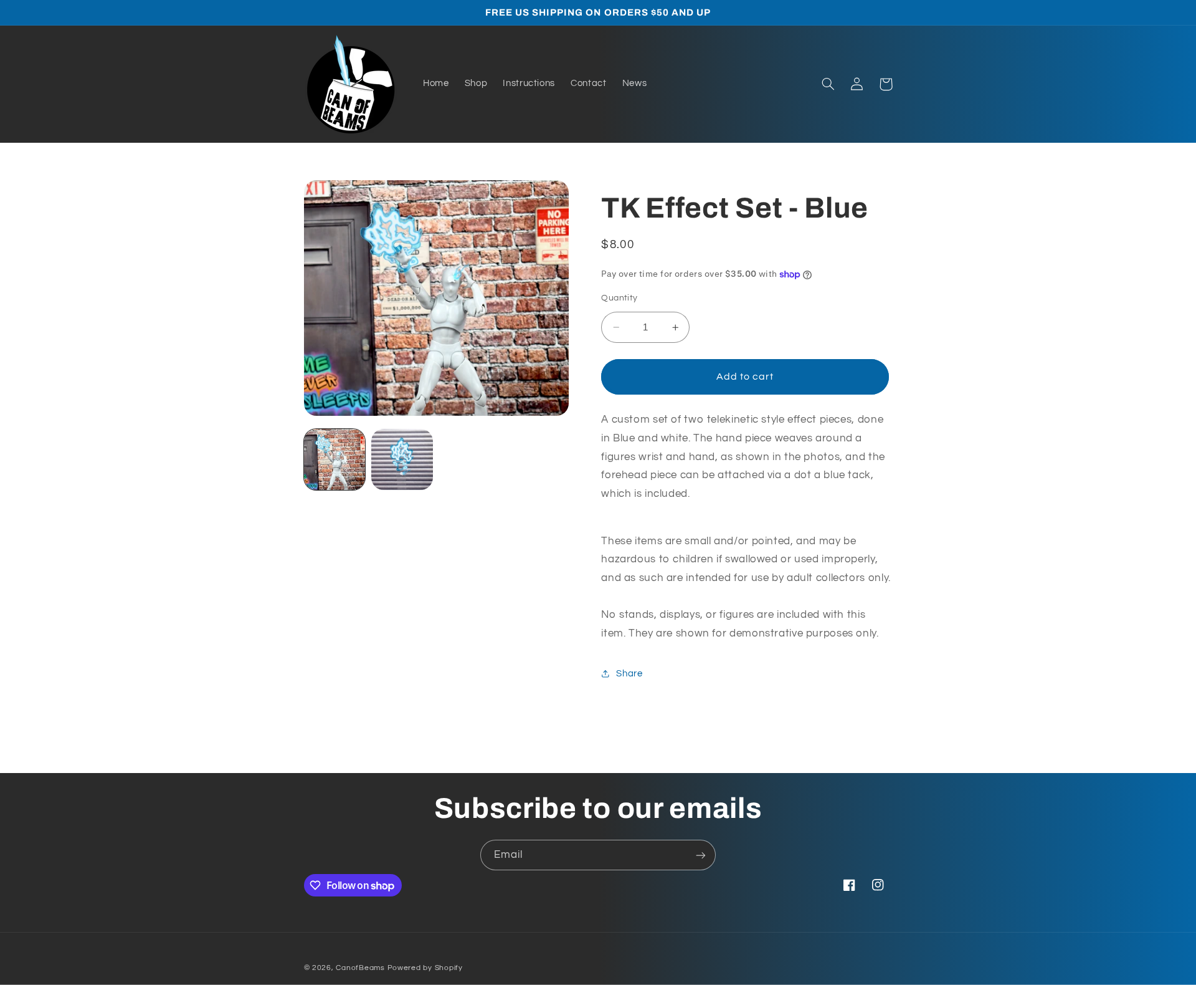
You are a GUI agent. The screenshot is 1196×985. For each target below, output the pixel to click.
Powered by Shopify (425, 967)
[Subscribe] (700, 855)
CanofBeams (360, 967)
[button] (828, 84)
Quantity (619, 298)
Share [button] (629, 673)
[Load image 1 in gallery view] (334, 459)
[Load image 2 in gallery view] (401, 459)
